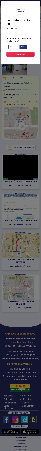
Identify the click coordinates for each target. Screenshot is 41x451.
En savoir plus (11, 29)
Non (22, 47)
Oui (11, 47)
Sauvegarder (20, 54)
